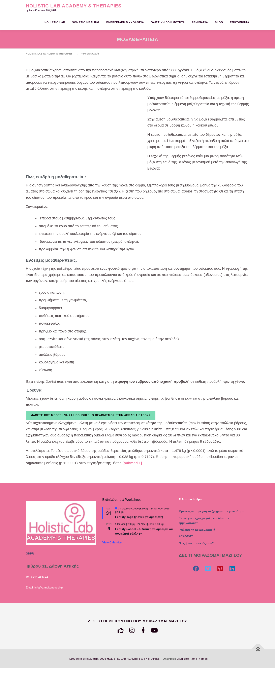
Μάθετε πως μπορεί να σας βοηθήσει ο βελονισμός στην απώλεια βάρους (91, 415)
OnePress (169, 658)
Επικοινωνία (239, 22)
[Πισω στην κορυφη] (258, 649)
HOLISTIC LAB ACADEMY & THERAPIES (73, 5)
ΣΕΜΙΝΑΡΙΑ (200, 22)
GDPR (30, 553)
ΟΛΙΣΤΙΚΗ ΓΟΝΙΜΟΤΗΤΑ (168, 22)
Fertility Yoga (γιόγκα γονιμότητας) (139, 516)
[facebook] (121, 630)
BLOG (219, 22)
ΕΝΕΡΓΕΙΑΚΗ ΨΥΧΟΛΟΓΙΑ (125, 22)
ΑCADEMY (186, 536)
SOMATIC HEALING (85, 22)
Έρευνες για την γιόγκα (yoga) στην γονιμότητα (211, 511)
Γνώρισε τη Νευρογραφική (197, 529)
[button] (196, 569)
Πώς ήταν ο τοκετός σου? (196, 543)
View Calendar (112, 542)
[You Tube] (154, 630)
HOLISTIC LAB (54, 22)
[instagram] (132, 630)
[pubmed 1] (132, 463)
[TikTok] (143, 630)
